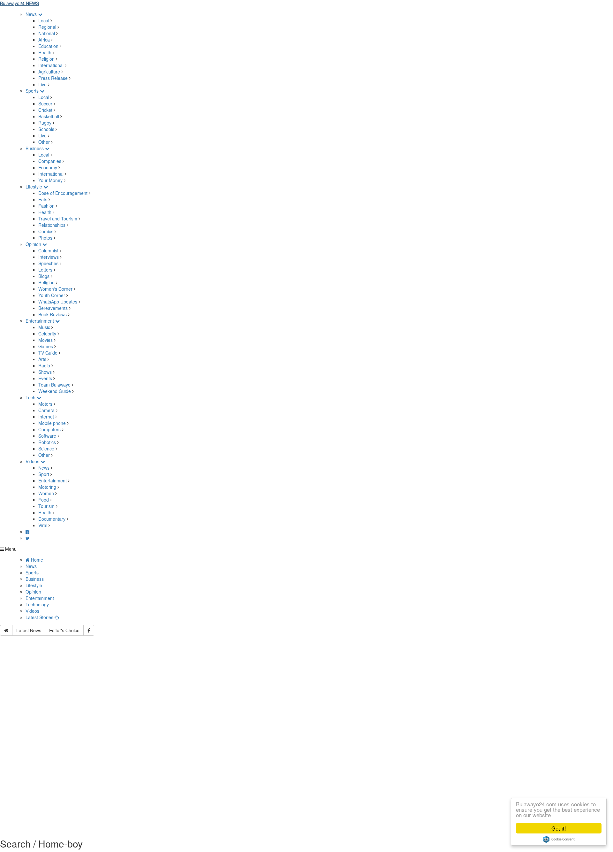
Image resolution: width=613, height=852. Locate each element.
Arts (42, 359)
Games (45, 346)
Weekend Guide (54, 391)
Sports (33, 91)
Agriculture (49, 71)
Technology (37, 604)
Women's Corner (55, 289)
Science (46, 448)
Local (43, 20)
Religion (46, 59)
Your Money (50, 180)
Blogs (43, 276)
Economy (47, 167)
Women (46, 493)
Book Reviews (52, 314)
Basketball (48, 116)
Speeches (48, 263)
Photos (45, 237)
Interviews (48, 257)
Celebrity (47, 333)
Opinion (34, 244)
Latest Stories (40, 617)
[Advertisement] (306, 697)
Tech (31, 397)
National (46, 33)
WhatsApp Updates (57, 301)
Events (45, 378)
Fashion (46, 206)
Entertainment (40, 321)
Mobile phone (52, 423)
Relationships (51, 225)
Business (35, 148)
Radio (44, 365)
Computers (49, 429)
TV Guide (47, 352)
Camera (46, 410)
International (51, 65)
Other (44, 142)
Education (48, 46)
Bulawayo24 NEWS (19, 3)
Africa (44, 39)
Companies (49, 161)
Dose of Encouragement (62, 193)
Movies (45, 340)
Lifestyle (34, 186)
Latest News (28, 630)
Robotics (47, 442)
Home (36, 559)
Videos (33, 461)
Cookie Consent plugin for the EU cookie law (559, 839)
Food (43, 499)
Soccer (45, 103)
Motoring (47, 487)
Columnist (48, 250)
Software (47, 436)
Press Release (53, 78)
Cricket (45, 110)
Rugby (44, 122)
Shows (45, 372)
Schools (46, 129)
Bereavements (53, 308)
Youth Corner (51, 295)
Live (42, 84)
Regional (47, 27)
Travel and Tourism (57, 218)
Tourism (46, 506)
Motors (45, 404)
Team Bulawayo (54, 384)
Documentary (52, 519)
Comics (45, 231)
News (32, 14)
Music (44, 327)
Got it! (558, 828)
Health (44, 52)
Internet (46, 416)
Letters (45, 269)
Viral (42, 525)
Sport (43, 474)
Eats (42, 199)
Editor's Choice (64, 630)
